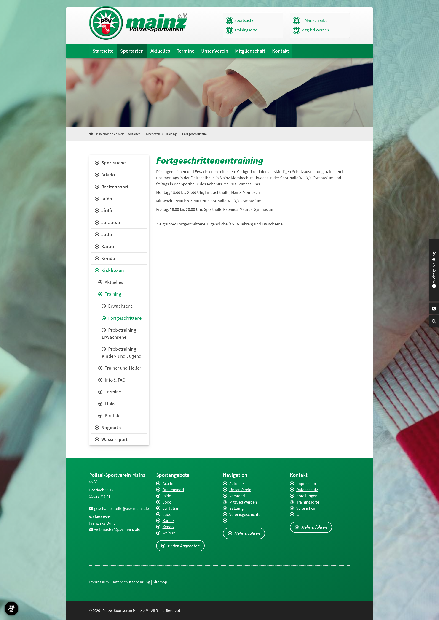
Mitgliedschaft (250, 51)
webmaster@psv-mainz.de (117, 529)
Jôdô (106, 211)
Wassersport (114, 439)
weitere (169, 533)
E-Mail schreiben (315, 20)
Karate (108, 246)
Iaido (106, 199)
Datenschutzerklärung (131, 582)
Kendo (108, 258)
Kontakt (280, 51)
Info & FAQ (115, 380)
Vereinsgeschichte (244, 514)
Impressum (306, 483)
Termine (185, 51)
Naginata (111, 427)
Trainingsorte (245, 29)
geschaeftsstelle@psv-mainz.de (121, 508)
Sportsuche (244, 20)
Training (171, 134)
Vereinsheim (307, 508)
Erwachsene (120, 306)
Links (110, 404)
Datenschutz (307, 489)
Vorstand (237, 495)
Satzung (236, 508)
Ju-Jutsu (110, 222)
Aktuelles (160, 51)
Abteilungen (306, 495)
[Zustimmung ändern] (11, 608)
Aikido (108, 175)
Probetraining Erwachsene (119, 333)
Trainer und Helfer (123, 368)
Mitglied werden (315, 29)
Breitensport (115, 187)
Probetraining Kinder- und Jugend (122, 352)
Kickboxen (153, 134)
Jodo (167, 502)
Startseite (103, 51)
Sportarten (132, 51)
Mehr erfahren (247, 533)
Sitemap (160, 582)
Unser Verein (214, 51)
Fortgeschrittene (194, 134)
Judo (106, 234)
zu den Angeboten (184, 545)
